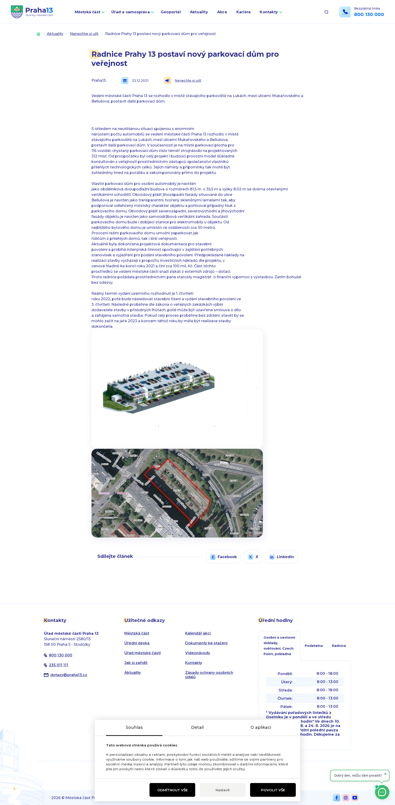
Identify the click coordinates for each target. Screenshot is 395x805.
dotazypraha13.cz (68, 675)
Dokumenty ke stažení (206, 643)
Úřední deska (136, 643)
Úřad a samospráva (130, 12)
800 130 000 (369, 14)
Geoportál (171, 12)
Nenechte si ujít (84, 34)
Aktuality (199, 12)
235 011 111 (58, 665)
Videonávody (197, 653)
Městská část (88, 12)
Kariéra (243, 12)
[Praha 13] (32, 12)
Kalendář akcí (198, 633)
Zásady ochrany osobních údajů (209, 674)
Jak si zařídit (135, 663)
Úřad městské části (142, 653)
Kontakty (269, 12)
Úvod (38, 34)
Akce (222, 12)
